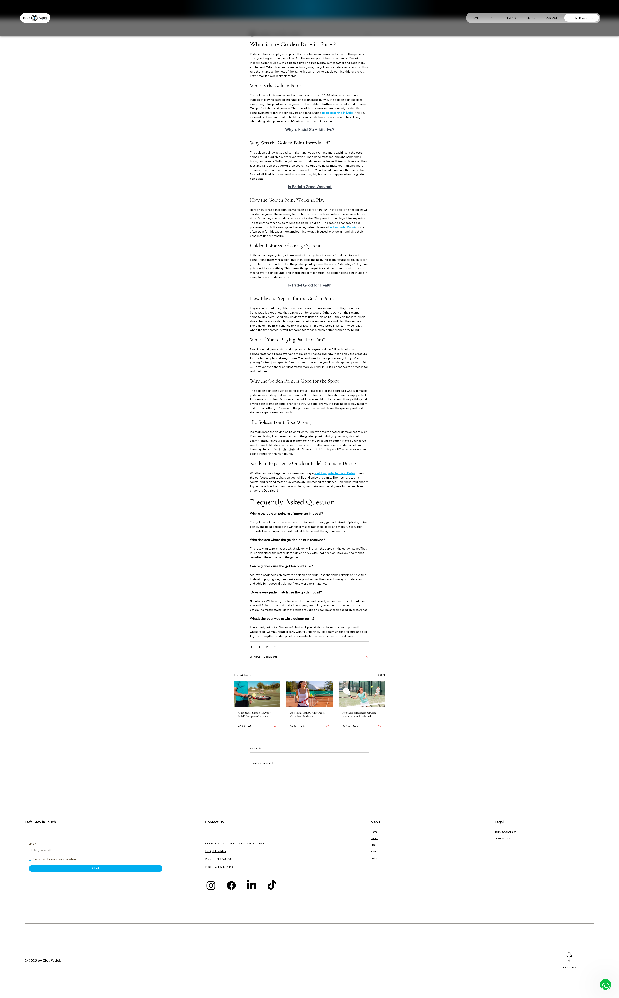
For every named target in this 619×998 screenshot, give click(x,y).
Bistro (374, 857)
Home (374, 831)
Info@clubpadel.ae (215, 851)
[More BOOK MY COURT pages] (592, 18)
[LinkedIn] (251, 885)
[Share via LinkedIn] (267, 646)
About (374, 838)
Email (32, 843)
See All (381, 674)
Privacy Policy (502, 838)
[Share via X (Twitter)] (259, 646)
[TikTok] (272, 885)
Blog (373, 844)
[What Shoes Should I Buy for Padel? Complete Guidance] (257, 694)
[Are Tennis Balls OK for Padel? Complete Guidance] (309, 694)
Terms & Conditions (505, 831)
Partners (375, 851)
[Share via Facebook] (251, 646)
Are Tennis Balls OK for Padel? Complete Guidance (307, 714)
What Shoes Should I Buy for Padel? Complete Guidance (254, 714)
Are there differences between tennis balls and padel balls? (359, 714)
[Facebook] (231, 885)
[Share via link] (275, 646)
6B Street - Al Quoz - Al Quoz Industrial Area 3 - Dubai (234, 843)
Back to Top (569, 967)
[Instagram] (211, 885)
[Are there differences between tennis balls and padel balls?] (362, 694)
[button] (493, 17)
